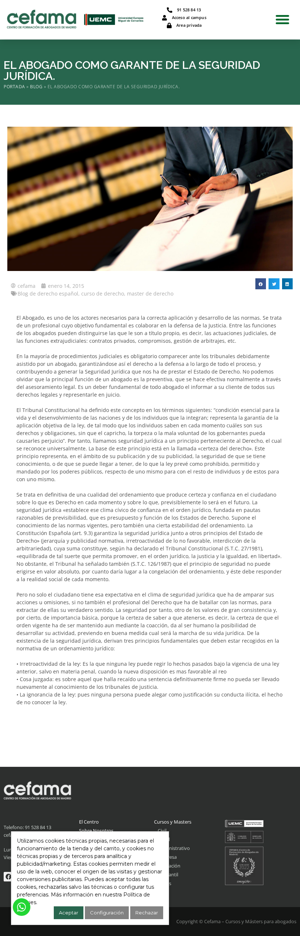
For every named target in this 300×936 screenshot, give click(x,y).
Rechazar (146, 912)
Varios (164, 883)
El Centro (89, 821)
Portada (14, 86)
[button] (282, 19)
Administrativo (174, 848)
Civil (162, 830)
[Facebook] (8, 876)
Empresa (167, 857)
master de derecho (150, 293)
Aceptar (68, 912)
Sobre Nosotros (96, 830)
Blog (36, 86)
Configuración (107, 912)
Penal (164, 839)
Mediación (169, 865)
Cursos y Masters (172, 821)
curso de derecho (102, 293)
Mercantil (168, 874)
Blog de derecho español (48, 293)
